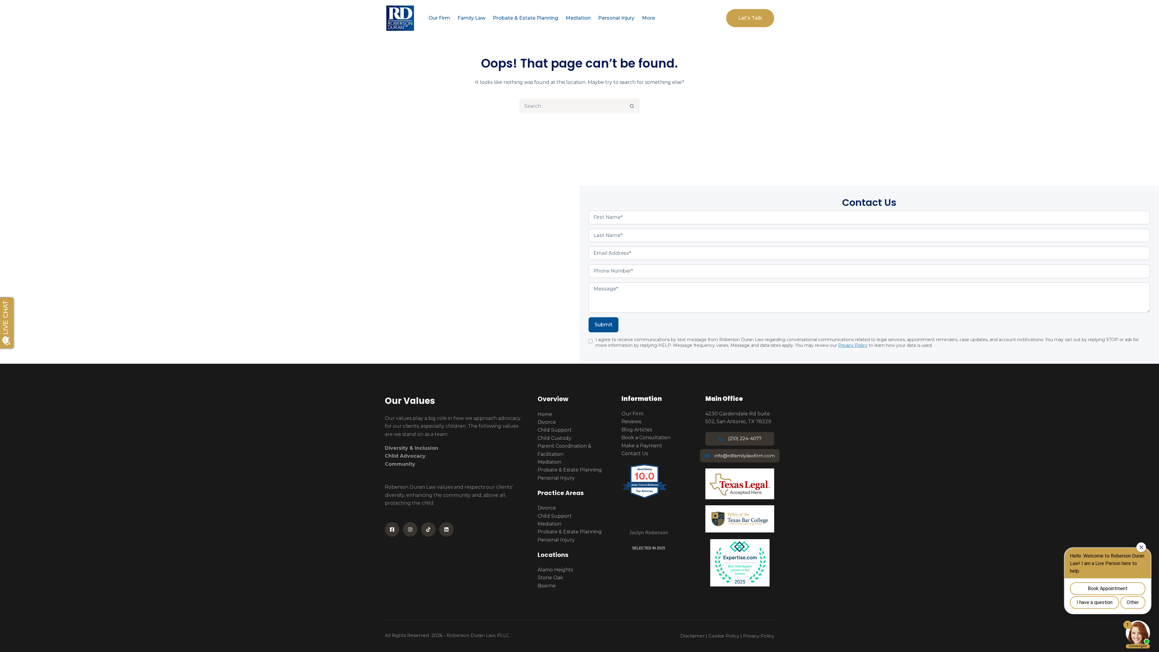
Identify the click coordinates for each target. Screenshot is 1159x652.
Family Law (471, 18)
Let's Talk (750, 18)
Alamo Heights (555, 570)
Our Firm (439, 18)
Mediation (578, 18)
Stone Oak (550, 577)
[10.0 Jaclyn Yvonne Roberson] (644, 498)
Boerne (547, 586)
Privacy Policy (852, 345)
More (648, 18)
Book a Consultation (645, 437)
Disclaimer (692, 636)
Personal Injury (616, 18)
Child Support (555, 430)
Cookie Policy (723, 636)
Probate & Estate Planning (525, 18)
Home (545, 414)
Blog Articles (636, 430)
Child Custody (554, 438)
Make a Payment (641, 446)
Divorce (547, 422)
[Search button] (631, 105)
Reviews (631, 421)
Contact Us (634, 453)
